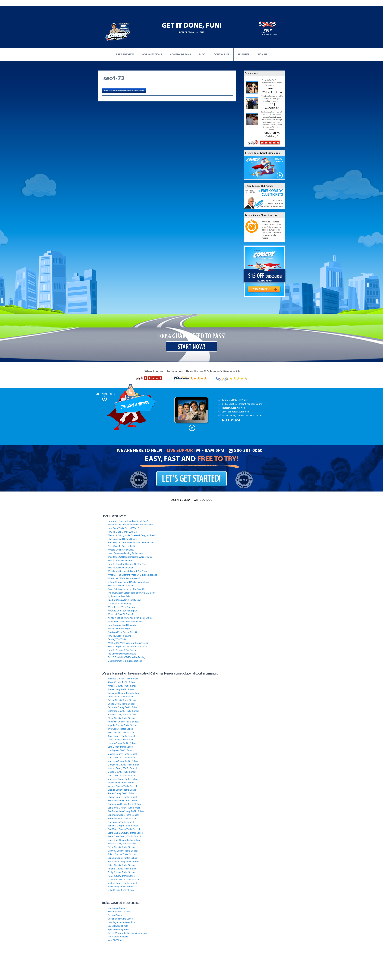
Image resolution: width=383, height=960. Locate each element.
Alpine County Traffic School (121, 682)
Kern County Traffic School (121, 732)
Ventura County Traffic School (122, 883)
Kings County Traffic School (121, 736)
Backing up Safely (116, 908)
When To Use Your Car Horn (121, 607)
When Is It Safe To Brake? (120, 614)
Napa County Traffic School (121, 782)
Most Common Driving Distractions (125, 661)
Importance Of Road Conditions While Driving (130, 557)
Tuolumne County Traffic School (123, 879)
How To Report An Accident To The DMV (127, 646)
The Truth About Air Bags (120, 603)
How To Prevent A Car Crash (122, 650)
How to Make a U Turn (119, 911)
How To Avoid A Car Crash (120, 567)
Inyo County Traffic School (120, 729)
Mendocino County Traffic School (124, 764)
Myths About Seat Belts (119, 596)
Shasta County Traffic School (122, 843)
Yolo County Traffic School (120, 886)
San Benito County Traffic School (124, 807)
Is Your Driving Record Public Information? (128, 582)
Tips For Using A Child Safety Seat (124, 600)
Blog (202, 54)
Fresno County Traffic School (122, 714)
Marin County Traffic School (121, 757)
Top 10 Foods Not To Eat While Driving (126, 657)
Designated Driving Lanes (120, 918)
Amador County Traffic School (122, 686)
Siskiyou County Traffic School (122, 850)
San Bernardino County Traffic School (126, 811)
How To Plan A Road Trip (120, 560)
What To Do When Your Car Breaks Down (128, 643)
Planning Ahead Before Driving (122, 539)
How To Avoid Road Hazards (122, 625)
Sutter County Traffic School (121, 865)
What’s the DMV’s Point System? (124, 578)
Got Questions (152, 54)
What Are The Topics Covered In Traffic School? (131, 524)
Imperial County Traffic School (122, 725)
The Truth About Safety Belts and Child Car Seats (132, 592)
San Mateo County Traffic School (124, 829)
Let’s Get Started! (191, 479)
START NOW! (192, 347)
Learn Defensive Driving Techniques (125, 553)
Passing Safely (115, 915)
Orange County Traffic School (122, 789)
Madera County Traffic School (122, 754)
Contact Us (221, 54)
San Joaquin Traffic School (121, 822)
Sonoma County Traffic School (122, 858)
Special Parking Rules (118, 929)
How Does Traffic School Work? (123, 528)
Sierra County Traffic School (121, 847)
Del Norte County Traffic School (123, 707)
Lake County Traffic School (121, 739)
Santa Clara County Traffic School (124, 836)
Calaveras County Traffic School (123, 693)
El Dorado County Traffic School (123, 711)
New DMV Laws (116, 940)
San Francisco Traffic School (122, 818)
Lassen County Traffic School (122, 743)
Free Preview (125, 54)
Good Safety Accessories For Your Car (127, 589)
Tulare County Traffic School (121, 876)
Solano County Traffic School (122, 854)
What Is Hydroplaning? (119, 628)
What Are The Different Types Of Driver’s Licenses (132, 575)
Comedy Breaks (180, 54)
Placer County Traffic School (121, 793)
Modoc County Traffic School (122, 772)
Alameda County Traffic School (123, 678)
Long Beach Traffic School (120, 746)
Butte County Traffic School (121, 689)
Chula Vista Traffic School (120, 696)
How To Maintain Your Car (120, 585)
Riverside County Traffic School (123, 800)
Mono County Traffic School (121, 775)
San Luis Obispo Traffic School (123, 825)
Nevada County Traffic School (122, 786)
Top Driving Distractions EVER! (123, 653)
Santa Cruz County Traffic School (124, 840)
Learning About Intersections (121, 922)
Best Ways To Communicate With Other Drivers (131, 542)
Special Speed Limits (118, 926)
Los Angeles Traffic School (120, 750)
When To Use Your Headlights (122, 610)
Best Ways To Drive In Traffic (122, 546)
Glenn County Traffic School (121, 718)
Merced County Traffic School (122, 768)
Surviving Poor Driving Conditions (124, 632)
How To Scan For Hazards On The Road (127, 564)
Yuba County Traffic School (121, 890)
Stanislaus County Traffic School (123, 861)
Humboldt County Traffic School (123, 721)
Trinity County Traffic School (121, 872)
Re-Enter (243, 54)
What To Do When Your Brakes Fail (125, 621)
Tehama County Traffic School (122, 868)
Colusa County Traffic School (122, 700)
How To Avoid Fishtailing (119, 635)
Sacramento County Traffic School (124, 804)
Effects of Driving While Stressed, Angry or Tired (131, 535)
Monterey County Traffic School (123, 779)
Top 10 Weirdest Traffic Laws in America (127, 933)
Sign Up (262, 54)
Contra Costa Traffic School (121, 703)
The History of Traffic (118, 936)
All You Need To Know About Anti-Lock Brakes (130, 618)
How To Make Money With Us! (122, 531)
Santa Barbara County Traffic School (125, 833)
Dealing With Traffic (117, 639)
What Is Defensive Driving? (121, 549)
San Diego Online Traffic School (123, 815)
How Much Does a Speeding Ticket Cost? (128, 521)
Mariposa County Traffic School (123, 761)
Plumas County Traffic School (122, 797)
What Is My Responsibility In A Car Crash (128, 571)
